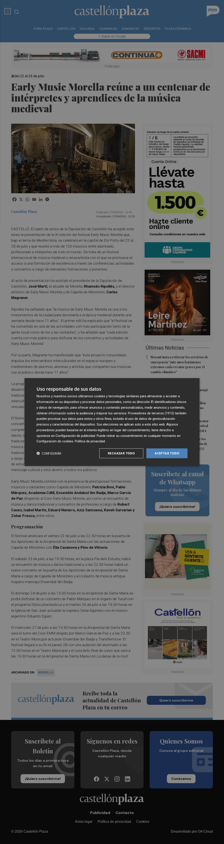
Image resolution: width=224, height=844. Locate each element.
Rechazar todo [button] (121, 453)
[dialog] (112, 422)
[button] (49, 453)
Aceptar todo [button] (167, 453)
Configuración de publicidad (75, 436)
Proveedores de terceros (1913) (151, 413)
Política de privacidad (90, 441)
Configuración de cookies (55, 441)
